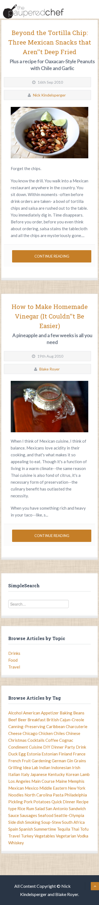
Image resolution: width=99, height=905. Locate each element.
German (59, 760)
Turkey (27, 835)
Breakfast (37, 719)
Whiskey (16, 842)
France (79, 753)
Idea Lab (30, 767)
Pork (28, 801)
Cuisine (35, 747)
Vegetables (44, 835)
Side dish (16, 822)
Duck (13, 753)
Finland (65, 753)
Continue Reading (51, 256)
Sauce (13, 815)
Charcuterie (76, 726)
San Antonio (57, 808)
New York (76, 788)
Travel (14, 666)
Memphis (76, 781)
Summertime (45, 829)
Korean (72, 774)
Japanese (38, 774)
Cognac (66, 740)
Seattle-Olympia (69, 815)
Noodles (16, 794)
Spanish (26, 829)
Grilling (15, 767)
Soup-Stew (51, 822)
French (14, 760)
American (31, 712)
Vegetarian (66, 835)
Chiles (59, 733)
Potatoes (42, 801)
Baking (66, 712)
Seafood (45, 815)
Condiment (18, 747)
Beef (12, 719)
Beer (22, 719)
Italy (25, 774)
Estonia (34, 753)
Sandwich (77, 808)
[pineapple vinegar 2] (49, 406)
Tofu (84, 829)
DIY (46, 747)
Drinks (14, 653)
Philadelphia (75, 794)
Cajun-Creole (72, 719)
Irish (76, 767)
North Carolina (38, 794)
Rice (21, 808)
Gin (70, 760)
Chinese (73, 733)
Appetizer (50, 712)
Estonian (50, 753)
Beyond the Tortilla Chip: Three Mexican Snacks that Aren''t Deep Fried (49, 42)
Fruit (26, 760)
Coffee (51, 740)
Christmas (17, 740)
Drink (81, 747)
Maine (61, 781)
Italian (14, 774)
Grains (80, 760)
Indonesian (61, 767)
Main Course (43, 781)
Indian (44, 767)
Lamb (85, 774)
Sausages (28, 815)
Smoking (32, 822)
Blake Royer (49, 369)
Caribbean (55, 726)
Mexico (31, 788)
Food (13, 660)
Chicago (30, 733)
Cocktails (36, 740)
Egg (22, 753)
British (52, 719)
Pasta (58, 794)
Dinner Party (63, 747)
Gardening (41, 760)
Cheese (15, 733)
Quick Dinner (63, 801)
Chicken (45, 733)
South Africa (73, 822)
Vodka (82, 835)
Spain (13, 829)
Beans (78, 712)
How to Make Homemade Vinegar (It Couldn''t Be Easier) (50, 316)
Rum (30, 808)
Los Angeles (19, 781)
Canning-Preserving (26, 726)
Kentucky (56, 774)
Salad (40, 808)
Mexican (16, 788)
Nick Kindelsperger (49, 95)
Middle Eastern (53, 788)
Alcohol (15, 712)
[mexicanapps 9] (49, 132)
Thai (75, 829)
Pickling (15, 801)
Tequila (63, 829)
